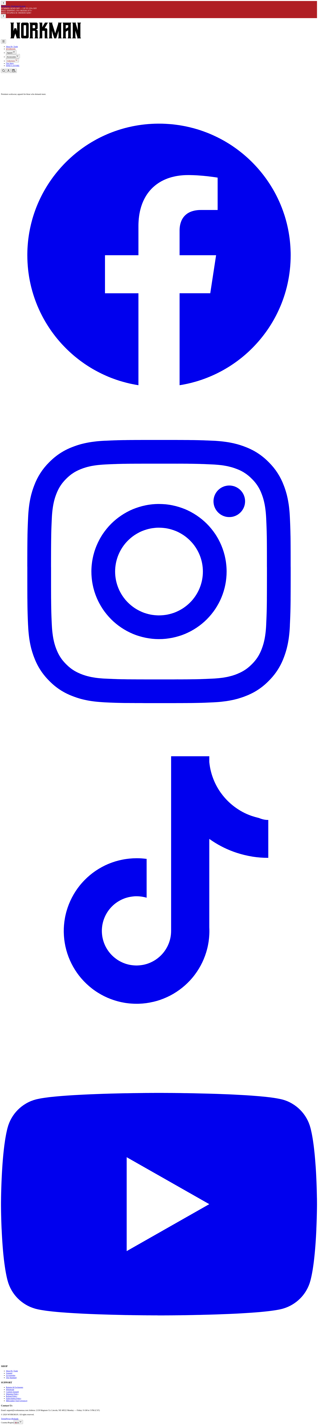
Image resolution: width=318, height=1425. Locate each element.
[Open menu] (3, 41)
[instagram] (159, 729)
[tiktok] (159, 1045)
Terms (3, 1419)
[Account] (8, 71)
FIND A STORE (12, 66)
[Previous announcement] (3, 3)
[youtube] (159, 1361)
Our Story (10, 63)
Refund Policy (11, 1396)
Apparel (9, 53)
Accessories (11, 57)
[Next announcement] (3, 16)
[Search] (3, 71)
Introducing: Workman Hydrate (13, 6)
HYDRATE (11, 49)
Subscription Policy (13, 1398)
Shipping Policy (12, 1394)
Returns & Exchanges (14, 1387)
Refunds (15, 1419)
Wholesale (10, 1390)
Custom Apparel (12, 1392)
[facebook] (159, 412)
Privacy (9, 1419)
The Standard (11, 1378)
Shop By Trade (12, 47)
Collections (11, 61)
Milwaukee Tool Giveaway (16, 1401)
